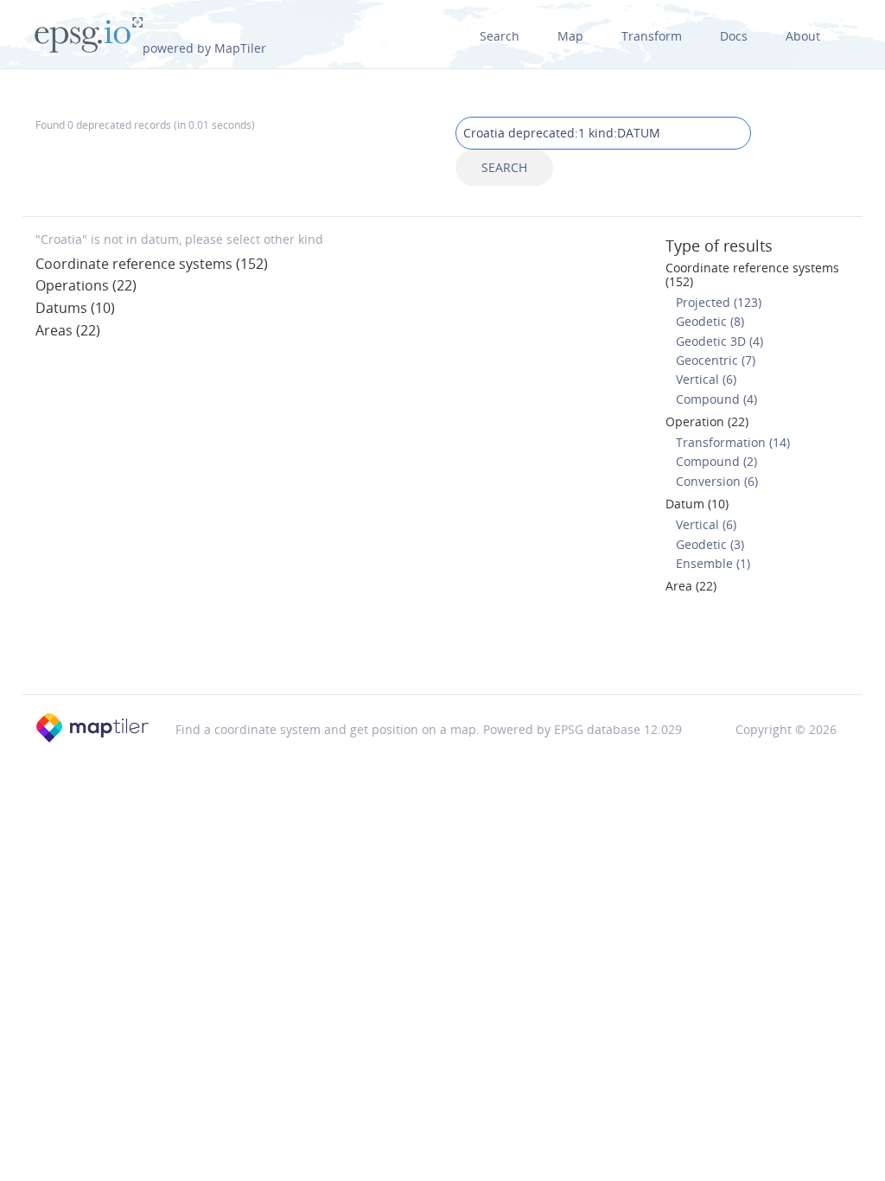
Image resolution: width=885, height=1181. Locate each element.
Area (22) (690, 586)
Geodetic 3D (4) (719, 341)
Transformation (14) (733, 442)
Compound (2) (716, 461)
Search (499, 36)
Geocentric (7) (715, 360)
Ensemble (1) (713, 563)
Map (570, 36)
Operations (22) (86, 285)
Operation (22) (706, 421)
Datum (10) (697, 503)
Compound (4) (716, 399)
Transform (651, 36)
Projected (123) (718, 302)
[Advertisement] (442, 649)
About (803, 36)
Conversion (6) (717, 481)
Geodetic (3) (710, 544)
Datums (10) (75, 307)
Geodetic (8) (710, 321)
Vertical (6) (706, 379)
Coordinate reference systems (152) (151, 263)
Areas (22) (67, 330)
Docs (734, 36)
